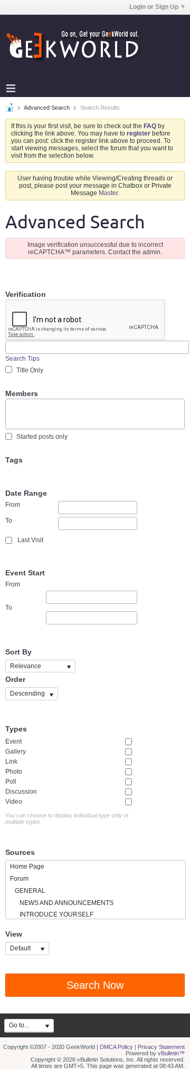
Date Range (26, 493)
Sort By (18, 652)
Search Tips (22, 358)
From (12, 504)
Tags (14, 460)
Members (21, 393)
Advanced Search (47, 107)
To (8, 520)
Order (15, 679)
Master (108, 193)
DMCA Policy (116, 1047)
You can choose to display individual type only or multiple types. (67, 818)
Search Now (95, 985)
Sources (20, 852)
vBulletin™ (171, 1053)
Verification (25, 294)
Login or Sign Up (153, 7)
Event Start (25, 573)
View (13, 934)
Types (16, 729)
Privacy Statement (161, 1047)
